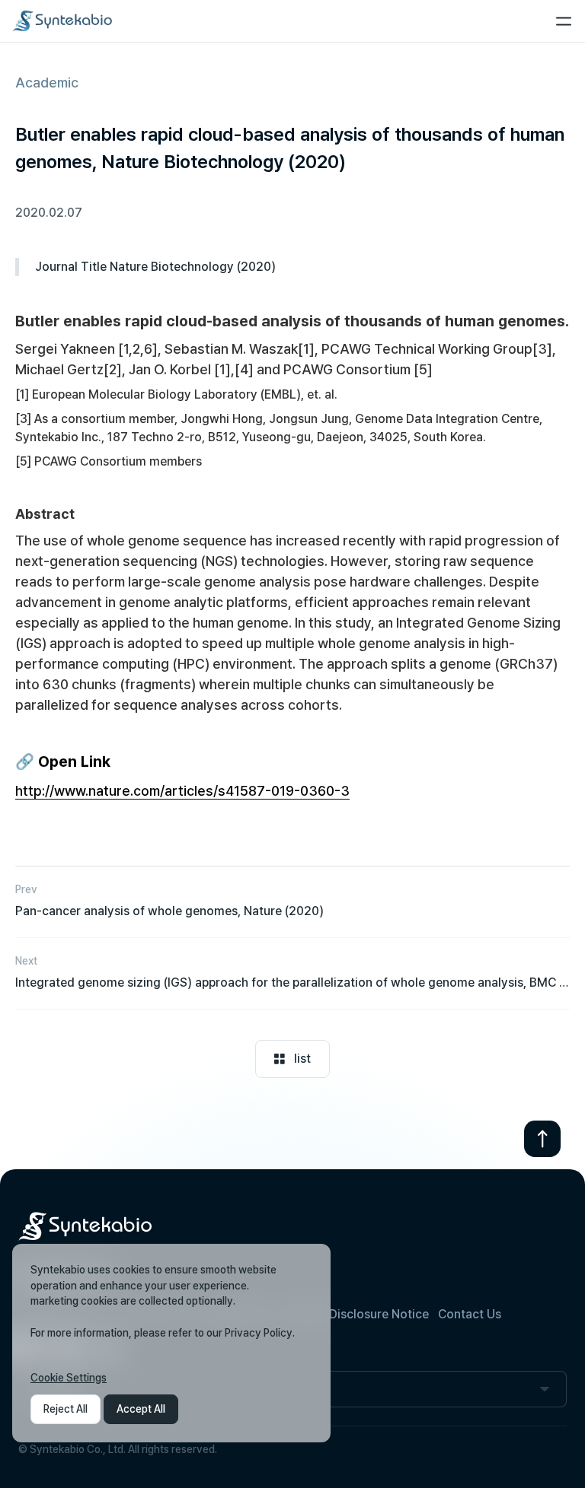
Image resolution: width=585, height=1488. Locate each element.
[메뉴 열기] (564, 21)
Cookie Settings (68, 1378)
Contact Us (469, 1314)
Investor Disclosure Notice (354, 1314)
